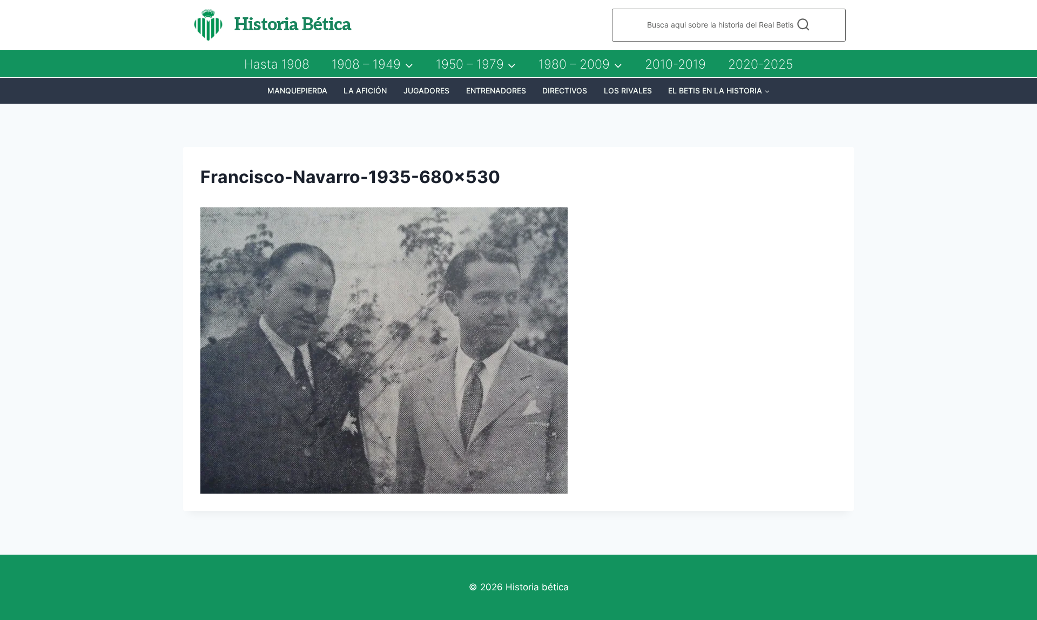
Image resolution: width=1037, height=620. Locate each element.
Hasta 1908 (276, 64)
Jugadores (426, 90)
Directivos (564, 90)
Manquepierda (297, 90)
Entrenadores (496, 90)
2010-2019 (675, 64)
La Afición (365, 90)
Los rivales (628, 90)
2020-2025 (760, 64)
